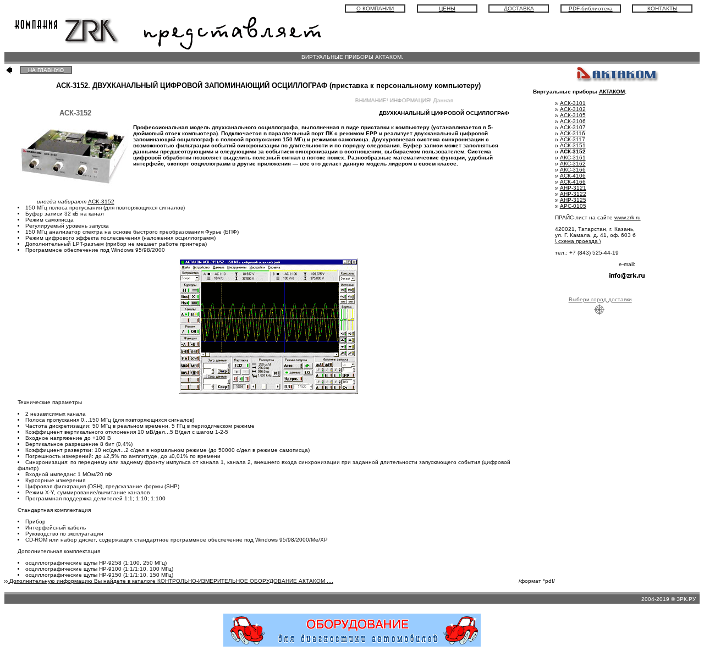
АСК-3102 (573, 109)
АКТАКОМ (612, 92)
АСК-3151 (573, 145)
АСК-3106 (573, 121)
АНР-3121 (573, 188)
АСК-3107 (573, 127)
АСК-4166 (573, 182)
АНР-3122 (573, 194)
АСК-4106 (573, 176)
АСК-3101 (573, 103)
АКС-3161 (573, 158)
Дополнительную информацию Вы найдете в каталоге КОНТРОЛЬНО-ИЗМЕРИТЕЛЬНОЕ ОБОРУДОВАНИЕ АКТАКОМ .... (170, 581)
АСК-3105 (573, 115)
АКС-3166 (573, 170)
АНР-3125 (573, 200)
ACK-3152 (101, 201)
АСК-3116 (572, 133)
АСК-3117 (572, 139)
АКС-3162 (573, 164)
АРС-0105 (573, 206)
